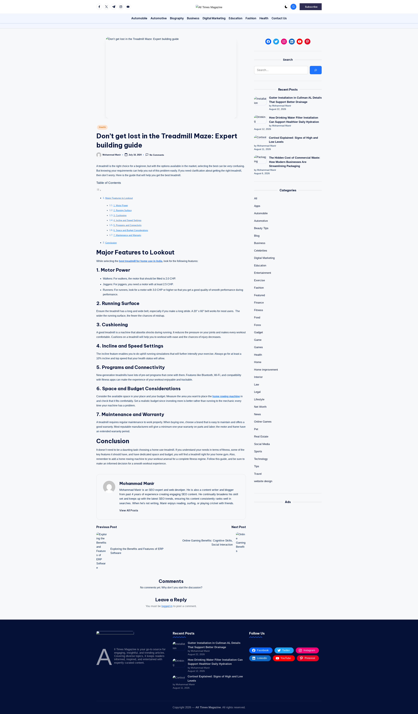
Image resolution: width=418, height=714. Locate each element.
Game (257, 339)
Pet (256, 429)
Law (256, 384)
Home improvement (266, 369)
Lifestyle (259, 399)
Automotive (261, 220)
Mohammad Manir (136, 483)
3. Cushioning (119, 215)
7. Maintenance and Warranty (127, 235)
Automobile (261, 213)
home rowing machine (226, 396)
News (257, 414)
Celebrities (260, 250)
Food (257, 317)
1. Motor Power (120, 205)
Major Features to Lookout (119, 198)
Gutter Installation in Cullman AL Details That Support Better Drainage (295, 100)
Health (102, 127)
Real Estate (261, 436)
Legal (257, 392)
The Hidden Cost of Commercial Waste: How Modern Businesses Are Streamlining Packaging (294, 162)
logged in (166, 606)
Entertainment (262, 273)
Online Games (263, 421)
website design (263, 481)
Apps (257, 206)
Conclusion (111, 242)
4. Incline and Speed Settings (127, 220)
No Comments (157, 155)
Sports (258, 451)
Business (259, 243)
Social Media (262, 444)
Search (288, 59)
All (255, 198)
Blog (256, 235)
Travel (258, 473)
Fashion (259, 287)
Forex (257, 325)
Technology (261, 459)
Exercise (259, 280)
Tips (256, 466)
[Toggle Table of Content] (98, 190)
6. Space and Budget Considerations (130, 230)
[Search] (316, 70)
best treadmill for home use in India (140, 261)
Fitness (258, 310)
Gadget (258, 332)
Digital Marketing (264, 258)
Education (260, 265)
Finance (259, 302)
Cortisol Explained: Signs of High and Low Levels (293, 140)
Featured (259, 295)
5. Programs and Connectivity (127, 225)
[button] (311, 6)
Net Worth (260, 407)
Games (258, 347)
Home (257, 362)
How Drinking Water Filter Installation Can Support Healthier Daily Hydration (294, 120)
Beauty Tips (261, 228)
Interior (258, 377)
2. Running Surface (122, 210)
